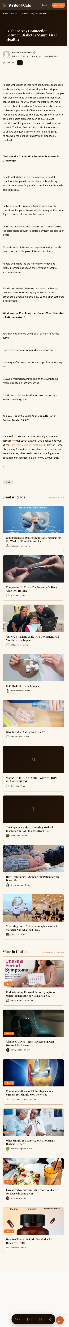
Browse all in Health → (53, 952)
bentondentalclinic (22, 52)
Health (14, 14)
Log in (45, 5)
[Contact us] (60, 1320)
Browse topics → (56, 497)
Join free (58, 5)
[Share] (50, 1319)
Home (5, 14)
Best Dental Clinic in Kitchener (26, 445)
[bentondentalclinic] (6, 54)
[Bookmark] (40, 1319)
